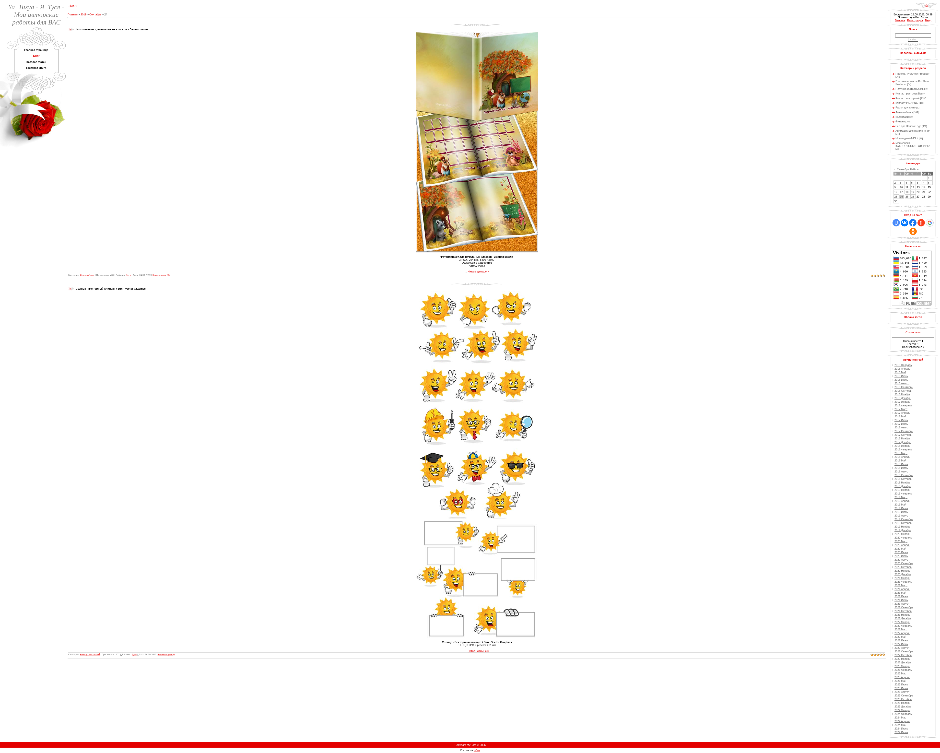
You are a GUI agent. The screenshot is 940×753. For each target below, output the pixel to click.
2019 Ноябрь (902, 526)
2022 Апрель (902, 633)
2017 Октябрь (903, 434)
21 (923, 191)
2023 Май (900, 680)
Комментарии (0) (161, 275)
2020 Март (900, 541)
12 (912, 187)
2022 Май (900, 636)
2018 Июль (901, 467)
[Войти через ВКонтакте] (904, 222)
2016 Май (900, 372)
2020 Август (901, 559)
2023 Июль (901, 688)
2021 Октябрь (903, 611)
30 (895, 201)
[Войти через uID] (896, 222)
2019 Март (900, 497)
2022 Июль (901, 644)
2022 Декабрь (902, 662)
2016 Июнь (901, 376)
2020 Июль (901, 555)
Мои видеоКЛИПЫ (906, 138)
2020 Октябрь (903, 566)
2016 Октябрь (903, 390)
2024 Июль (901, 732)
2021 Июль (901, 600)
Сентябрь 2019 (906, 169)
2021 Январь (902, 578)
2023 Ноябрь (902, 702)
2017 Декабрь (902, 442)
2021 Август (901, 603)
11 (906, 187)
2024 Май (900, 724)
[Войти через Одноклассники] (913, 231)
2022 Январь (902, 622)
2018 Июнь (901, 464)
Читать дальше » (478, 271)
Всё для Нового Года (908, 126)
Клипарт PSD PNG (906, 102)
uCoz (477, 750)
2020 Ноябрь (902, 570)
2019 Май (900, 504)
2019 (83, 14)
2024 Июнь (901, 728)
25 (906, 196)
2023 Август (901, 691)
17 (901, 191)
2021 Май (900, 592)
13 (918, 187)
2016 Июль (901, 379)
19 (912, 191)
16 (895, 191)
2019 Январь (902, 489)
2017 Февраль (903, 405)
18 (906, 191)
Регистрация (915, 20)
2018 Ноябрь (902, 482)
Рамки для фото (905, 107)
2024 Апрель (902, 721)
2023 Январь (902, 666)
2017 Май (900, 416)
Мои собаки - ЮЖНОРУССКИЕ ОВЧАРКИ (912, 144)
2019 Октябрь (903, 522)
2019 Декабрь (902, 530)
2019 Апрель (902, 500)
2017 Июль (901, 423)
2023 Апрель (902, 677)
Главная (73, 14)
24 (901, 196)
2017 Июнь (901, 420)
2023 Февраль (903, 669)
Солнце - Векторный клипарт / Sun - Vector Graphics (111, 288)
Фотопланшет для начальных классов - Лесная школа (112, 29)
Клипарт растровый (907, 93)
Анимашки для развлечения (912, 130)
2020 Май (900, 548)
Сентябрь (95, 14)
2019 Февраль (903, 493)
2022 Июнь (901, 640)
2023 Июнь (901, 684)
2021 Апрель (902, 589)
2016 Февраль (903, 365)
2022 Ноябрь (902, 658)
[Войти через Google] (930, 223)
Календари (902, 116)
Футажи (900, 121)
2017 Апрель (902, 412)
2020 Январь (902, 533)
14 (923, 187)
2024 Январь (902, 710)
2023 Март (900, 673)
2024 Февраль (903, 713)
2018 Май (900, 460)
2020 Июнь (901, 552)
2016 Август (901, 383)
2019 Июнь (901, 508)
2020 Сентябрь (903, 563)
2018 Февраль (903, 449)
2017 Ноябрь (902, 438)
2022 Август (901, 647)
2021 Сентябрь (903, 607)
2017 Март (900, 409)
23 (895, 196)
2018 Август (901, 471)
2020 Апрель (902, 544)
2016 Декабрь (902, 398)
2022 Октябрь (903, 655)
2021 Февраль (903, 581)
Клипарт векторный (90, 654)
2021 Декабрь (902, 618)
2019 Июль (901, 511)
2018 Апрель (902, 456)
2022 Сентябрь (903, 651)
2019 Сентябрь (903, 519)
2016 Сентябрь (903, 387)
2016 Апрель (902, 368)
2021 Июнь (901, 596)
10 (901, 187)
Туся (128, 275)
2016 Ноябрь (902, 394)
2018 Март (900, 453)
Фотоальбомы (87, 275)
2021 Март (900, 585)
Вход (928, 20)
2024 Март (900, 717)
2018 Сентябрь (903, 475)
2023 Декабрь (902, 706)
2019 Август (901, 515)
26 (912, 196)
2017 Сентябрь (903, 431)
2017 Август (901, 427)
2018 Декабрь (902, 486)
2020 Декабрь (902, 574)
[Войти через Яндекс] (921, 222)
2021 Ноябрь (902, 614)
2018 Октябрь (903, 478)
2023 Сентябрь (903, 695)
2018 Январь (902, 445)
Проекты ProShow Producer (912, 73)
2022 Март (900, 629)
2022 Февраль (903, 625)
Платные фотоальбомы (910, 88)
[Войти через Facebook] (912, 222)
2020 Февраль (903, 537)
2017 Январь (902, 401)
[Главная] (927, 3)
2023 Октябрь (903, 699)
